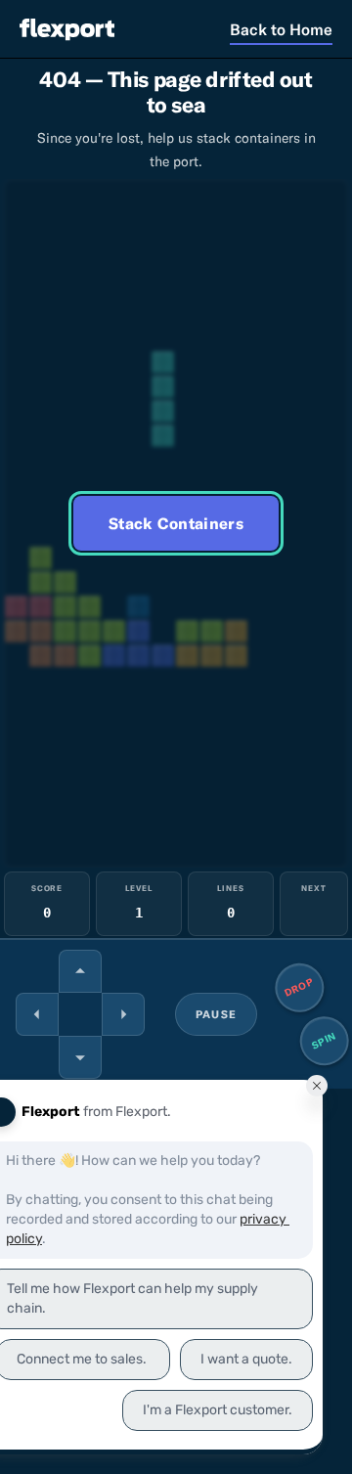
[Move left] (37, 1014)
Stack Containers (176, 523)
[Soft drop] (80, 1057)
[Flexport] (67, 29)
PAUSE (216, 1014)
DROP (300, 986)
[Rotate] (80, 971)
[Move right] (123, 1014)
